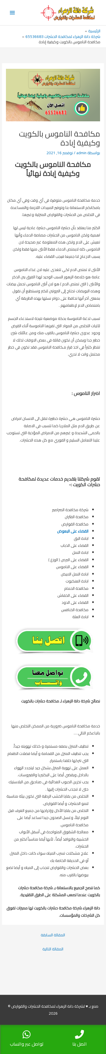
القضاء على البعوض (72, 531)
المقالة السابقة (53, 935)
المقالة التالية (52, 949)
